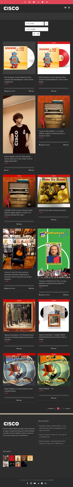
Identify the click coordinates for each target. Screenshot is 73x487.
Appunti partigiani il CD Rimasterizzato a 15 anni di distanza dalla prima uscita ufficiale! (19, 337)
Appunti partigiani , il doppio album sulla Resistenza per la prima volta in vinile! (52, 337)
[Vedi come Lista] (38, 34)
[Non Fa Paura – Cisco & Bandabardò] (18, 458)
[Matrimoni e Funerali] (18, 464)
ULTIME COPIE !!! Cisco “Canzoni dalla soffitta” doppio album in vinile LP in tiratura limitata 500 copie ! (18, 212)
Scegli (7, 170)
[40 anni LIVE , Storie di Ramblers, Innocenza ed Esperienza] (30, 458)
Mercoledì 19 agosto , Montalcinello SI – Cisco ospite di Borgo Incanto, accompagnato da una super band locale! (52, 428)
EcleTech (51, 480)
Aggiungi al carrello (10, 91)
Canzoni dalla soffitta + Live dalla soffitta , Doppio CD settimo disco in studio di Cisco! (52, 133)
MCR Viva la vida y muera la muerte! (52, 210)
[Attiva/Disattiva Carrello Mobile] (65, 8)
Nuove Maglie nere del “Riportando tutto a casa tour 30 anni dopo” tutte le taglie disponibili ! (18, 158)
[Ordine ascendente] (46, 24)
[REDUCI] (6, 458)
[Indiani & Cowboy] (6, 464)
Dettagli (32, 91)
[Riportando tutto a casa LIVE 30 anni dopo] (12, 458)
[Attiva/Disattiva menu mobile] (69, 8)
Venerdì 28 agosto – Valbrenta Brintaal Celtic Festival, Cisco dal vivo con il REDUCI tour (52, 442)
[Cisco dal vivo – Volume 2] (24, 464)
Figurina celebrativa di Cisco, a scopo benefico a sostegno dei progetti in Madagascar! (52, 283)
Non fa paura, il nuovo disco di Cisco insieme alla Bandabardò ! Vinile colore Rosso (53, 79)
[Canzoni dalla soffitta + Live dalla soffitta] (24, 458)
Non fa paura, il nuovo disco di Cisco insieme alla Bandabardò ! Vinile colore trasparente (18, 79)
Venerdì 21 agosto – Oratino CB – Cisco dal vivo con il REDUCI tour (53, 436)
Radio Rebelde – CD (46, 388)
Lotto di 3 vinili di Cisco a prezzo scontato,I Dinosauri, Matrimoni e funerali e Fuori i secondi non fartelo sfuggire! (17, 275)
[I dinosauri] (12, 464)
